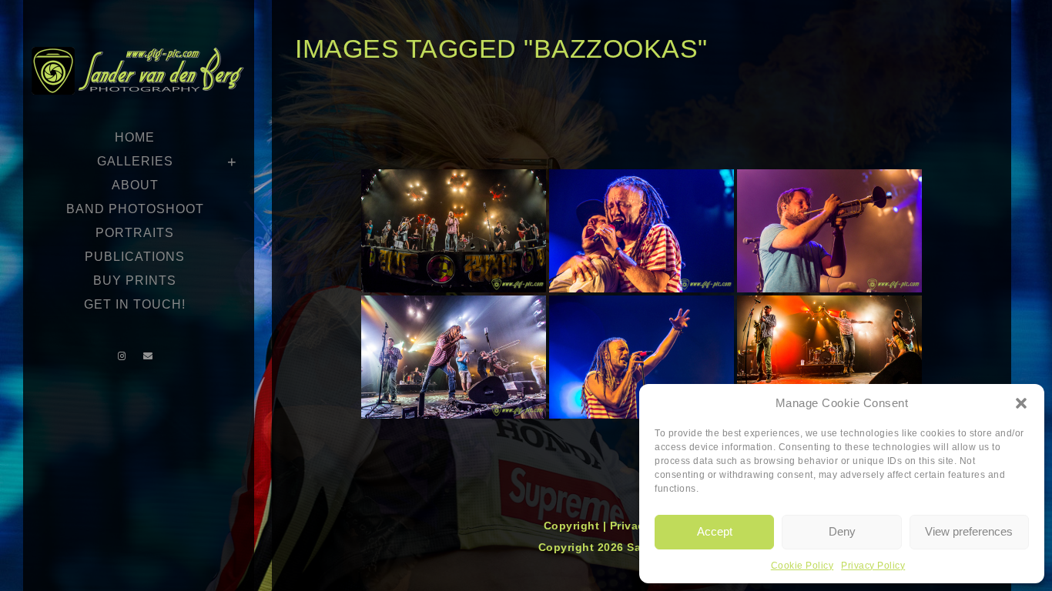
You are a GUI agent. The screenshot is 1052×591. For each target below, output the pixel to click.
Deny (842, 531)
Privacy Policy (873, 565)
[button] (1021, 403)
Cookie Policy (802, 565)
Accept (714, 531)
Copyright (573, 525)
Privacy (632, 525)
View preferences (969, 531)
